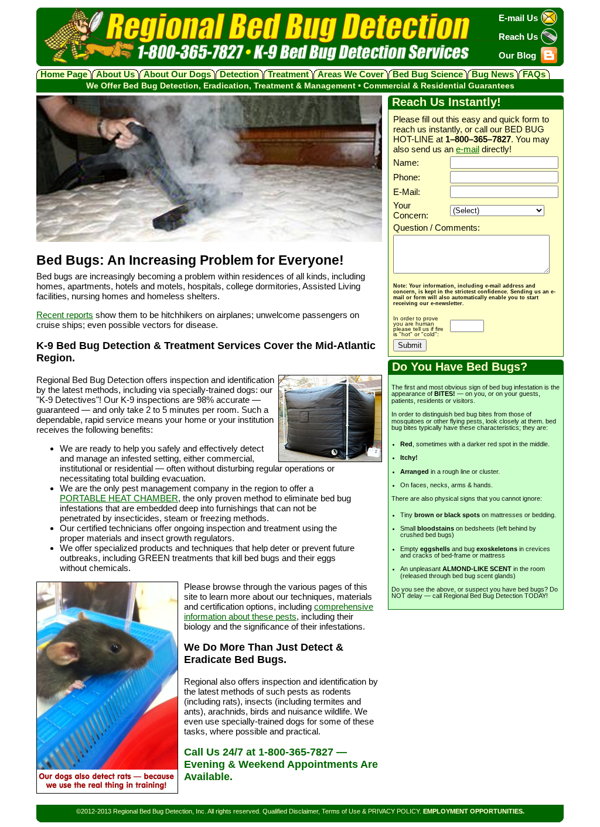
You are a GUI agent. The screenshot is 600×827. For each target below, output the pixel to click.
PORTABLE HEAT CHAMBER (119, 498)
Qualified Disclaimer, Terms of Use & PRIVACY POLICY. (341, 811)
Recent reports (64, 315)
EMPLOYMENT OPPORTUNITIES (473, 811)
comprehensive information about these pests (278, 611)
